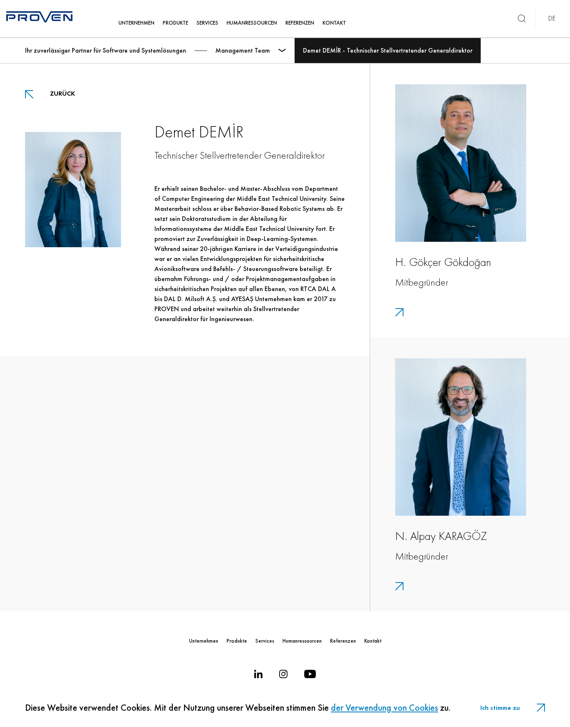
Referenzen (343, 640)
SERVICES (207, 22)
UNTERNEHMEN (136, 22)
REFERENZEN (299, 22)
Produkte (237, 640)
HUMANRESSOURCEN (252, 22)
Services (264, 640)
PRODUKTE (175, 22)
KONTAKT (334, 22)
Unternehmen (203, 640)
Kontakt (372, 640)
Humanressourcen (302, 640)
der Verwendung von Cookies (384, 708)
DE (551, 18)
